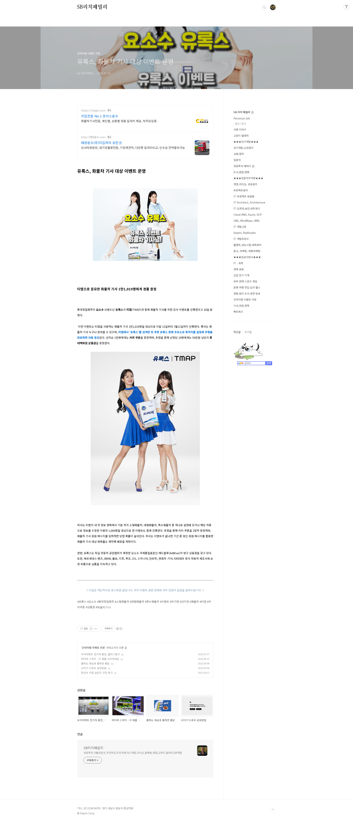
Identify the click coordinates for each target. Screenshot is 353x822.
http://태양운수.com (93, 137)
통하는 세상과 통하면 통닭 (95, 663)
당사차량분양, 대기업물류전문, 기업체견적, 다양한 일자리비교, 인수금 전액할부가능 (133, 147)
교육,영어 (238, 154)
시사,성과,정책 (241, 305)
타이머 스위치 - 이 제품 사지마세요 (100, 659)
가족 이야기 (239, 129)
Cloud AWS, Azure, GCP (247, 214)
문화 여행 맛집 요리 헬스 (246, 287)
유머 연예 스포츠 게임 (245, 281)
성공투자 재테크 (242, 166)
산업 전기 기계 (241, 275)
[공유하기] (91, 628)
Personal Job (241, 118)
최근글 (237, 332)
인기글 (248, 332)
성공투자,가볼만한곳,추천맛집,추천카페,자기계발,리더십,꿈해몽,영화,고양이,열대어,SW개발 (132, 752)
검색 (264, 7)
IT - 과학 (238, 263)
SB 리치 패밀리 (242, 112)
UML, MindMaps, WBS (246, 220)
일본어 (237, 160)
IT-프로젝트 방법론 (243, 196)
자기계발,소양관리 (243, 148)
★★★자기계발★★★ (245, 142)
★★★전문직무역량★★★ (248, 178)
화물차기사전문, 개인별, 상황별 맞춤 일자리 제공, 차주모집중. (119, 121)
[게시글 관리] (95, 628)
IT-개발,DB (239, 226)
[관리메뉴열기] (346, 6)
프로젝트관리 (240, 190)
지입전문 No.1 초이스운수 (99, 116)
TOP (273, 810)
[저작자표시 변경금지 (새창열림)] (119, 628)
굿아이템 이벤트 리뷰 (93, 647)
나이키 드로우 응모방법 (93, 668)
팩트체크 (238, 311)
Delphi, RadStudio (244, 233)
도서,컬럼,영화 (241, 172)
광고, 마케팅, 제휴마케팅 (246, 251)
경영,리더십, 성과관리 (245, 184)
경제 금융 (238, 269)
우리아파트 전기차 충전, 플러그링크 (100, 654)
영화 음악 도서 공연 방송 (246, 293)
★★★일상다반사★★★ (247, 257)
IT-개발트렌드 (241, 239)
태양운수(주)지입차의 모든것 (101, 142)
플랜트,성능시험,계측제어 (247, 245)
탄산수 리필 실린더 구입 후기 (97, 672)
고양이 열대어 (241, 135)
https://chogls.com (93, 110)
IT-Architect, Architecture (249, 202)
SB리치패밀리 (92, 7)
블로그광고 (240, 123)
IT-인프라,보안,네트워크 (246, 208)
